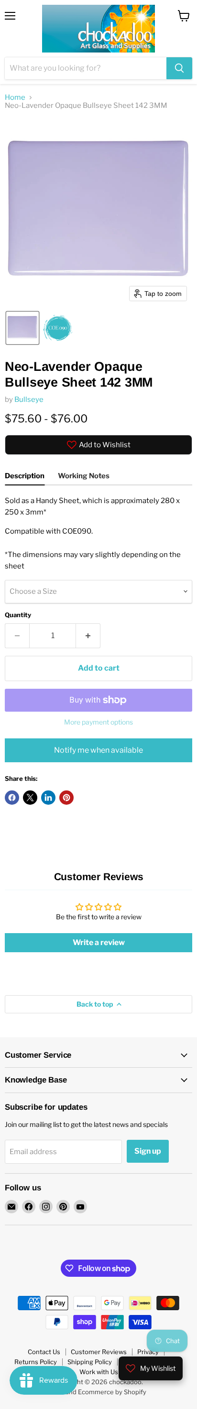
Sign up (147, 1151)
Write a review (99, 942)
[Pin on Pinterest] (66, 797)
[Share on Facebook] (12, 797)
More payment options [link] (98, 722)
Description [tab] (24, 476)
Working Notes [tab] (83, 476)
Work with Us (98, 1372)
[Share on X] (30, 797)
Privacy (148, 1352)
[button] (22, 328)
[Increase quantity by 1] (88, 635)
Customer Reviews (99, 1352)
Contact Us (44, 1352)
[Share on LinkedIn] (48, 797)
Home (15, 98)
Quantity (18, 615)
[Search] (179, 68)
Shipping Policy (89, 1362)
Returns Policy (35, 1362)
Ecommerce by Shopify (112, 1392)
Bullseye (29, 399)
